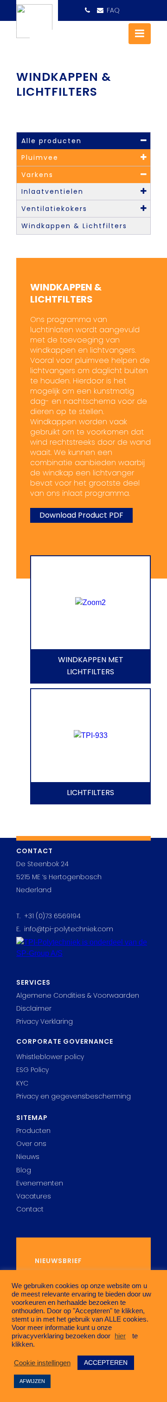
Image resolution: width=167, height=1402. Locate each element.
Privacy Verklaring (44, 1021)
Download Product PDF (81, 515)
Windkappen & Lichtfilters (74, 225)
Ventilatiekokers (54, 208)
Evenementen (39, 1183)
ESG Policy (32, 1069)
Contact (30, 1209)
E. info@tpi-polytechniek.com (64, 929)
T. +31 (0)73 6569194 (48, 916)
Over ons (31, 1143)
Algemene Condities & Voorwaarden (77, 995)
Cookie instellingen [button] (42, 1363)
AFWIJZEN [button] (32, 1381)
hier (120, 1336)
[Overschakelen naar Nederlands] (142, 7)
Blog (23, 1170)
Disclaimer (33, 1008)
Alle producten (51, 140)
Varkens (37, 174)
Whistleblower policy (50, 1056)
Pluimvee (39, 157)
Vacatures (33, 1196)
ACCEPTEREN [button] (106, 1362)
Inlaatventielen (52, 191)
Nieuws (27, 1156)
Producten (33, 1130)
